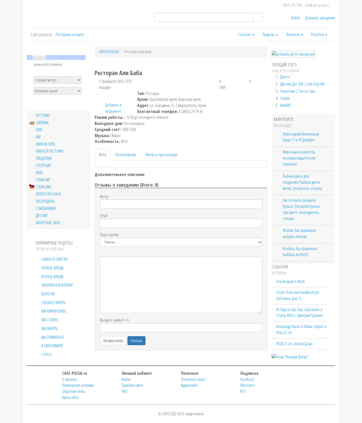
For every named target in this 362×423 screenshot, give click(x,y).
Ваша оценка (109, 234)
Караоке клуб (45, 144)
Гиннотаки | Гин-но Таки (297, 91)
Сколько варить (53, 302)
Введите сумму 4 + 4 (114, 320)
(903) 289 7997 (293, 5)
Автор (104, 196)
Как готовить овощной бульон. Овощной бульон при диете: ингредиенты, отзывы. (301, 209)
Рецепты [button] (318, 34)
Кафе (39, 173)
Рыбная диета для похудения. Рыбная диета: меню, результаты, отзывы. (303, 182)
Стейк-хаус (44, 187)
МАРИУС (286, 105)
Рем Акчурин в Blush (290, 281)
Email (104, 215)
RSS (243, 391)
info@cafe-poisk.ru (317, 5)
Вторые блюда (52, 277)
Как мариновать (53, 311)
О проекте (69, 379)
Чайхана (42, 122)
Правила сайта (132, 385)
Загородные (45, 201)
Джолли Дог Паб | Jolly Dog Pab (302, 84)
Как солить (49, 320)
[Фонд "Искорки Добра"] (290, 356)
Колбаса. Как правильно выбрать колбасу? (300, 252)
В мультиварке (52, 346)
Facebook (247, 379)
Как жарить (49, 328)
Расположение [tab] (125, 155)
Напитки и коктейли (57, 285)
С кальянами (46, 208)
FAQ (124, 391)
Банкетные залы (48, 223)
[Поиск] (258, 17)
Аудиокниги (189, 385)
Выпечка (48, 294)
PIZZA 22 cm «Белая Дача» (294, 343)
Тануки (284, 98)
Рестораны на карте (70, 34)
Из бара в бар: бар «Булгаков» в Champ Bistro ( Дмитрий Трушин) (299, 312)
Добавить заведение (320, 18)
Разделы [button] (268, 34)
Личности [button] (293, 34)
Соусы (46, 354)
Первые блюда (52, 268)
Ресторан (43, 115)
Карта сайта (70, 397)
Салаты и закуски (54, 259)
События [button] (245, 34)
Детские (42, 215)
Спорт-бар (43, 165)
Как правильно (52, 337)
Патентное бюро (193, 379)
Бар (38, 137)
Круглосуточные (48, 194)
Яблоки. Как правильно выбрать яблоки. (299, 233)
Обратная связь (73, 391)
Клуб (39, 130)
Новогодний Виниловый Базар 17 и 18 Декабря (301, 137)
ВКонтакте (247, 385)
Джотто (285, 77)
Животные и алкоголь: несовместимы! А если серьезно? (299, 158)
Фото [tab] (102, 155)
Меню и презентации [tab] (161, 155)
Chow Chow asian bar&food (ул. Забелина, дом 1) (298, 295)
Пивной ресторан (49, 151)
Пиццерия (43, 158)
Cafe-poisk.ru (41, 34)
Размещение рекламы (78, 385)
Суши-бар (43, 180)
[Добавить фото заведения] (293, 54)
